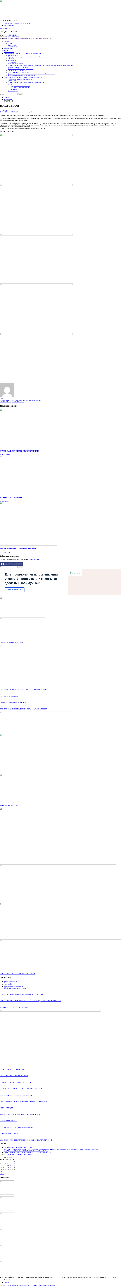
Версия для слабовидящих (13, 564)
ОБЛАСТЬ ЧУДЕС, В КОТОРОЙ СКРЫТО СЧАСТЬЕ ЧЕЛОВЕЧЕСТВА (28, 1152)
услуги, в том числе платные (20, 86)
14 (10, 1165)
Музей (10, 43)
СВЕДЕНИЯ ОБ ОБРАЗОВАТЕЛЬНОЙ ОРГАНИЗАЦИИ (22, 53)
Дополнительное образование (13, 986)
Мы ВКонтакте (9, 25)
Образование (12, 60)
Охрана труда (8, 984)
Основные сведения (14, 55)
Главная (6, 1282)
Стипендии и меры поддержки (18, 70)
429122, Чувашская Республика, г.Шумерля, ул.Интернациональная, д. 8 (27, 38)
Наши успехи (12, 45)
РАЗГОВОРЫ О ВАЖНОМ (11, 497)
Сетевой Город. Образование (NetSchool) (17, 24)
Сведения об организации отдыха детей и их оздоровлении (23, 77)
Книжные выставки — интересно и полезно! (18, 549)
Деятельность (12, 81)
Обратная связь (9, 52)
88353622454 (13, 35)
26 (5, 1170)
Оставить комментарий (24, 112)
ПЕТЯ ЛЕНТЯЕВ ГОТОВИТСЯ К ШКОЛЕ (18, 1147)
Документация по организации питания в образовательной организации (31, 74)
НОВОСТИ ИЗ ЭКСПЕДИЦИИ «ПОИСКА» (18, 1154)
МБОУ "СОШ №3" (6, 28)
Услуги (10, 84)
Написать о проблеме (14, 590)
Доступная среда (13, 91)
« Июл (2, 1174)
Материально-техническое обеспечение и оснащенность (26, 82)
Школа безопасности (10, 981)
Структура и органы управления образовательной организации (28, 57)
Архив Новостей (13, 47)
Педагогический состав (15, 64)
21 (10, 1167)
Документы (11, 58)
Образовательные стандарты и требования (21, 75)
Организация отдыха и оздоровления (20, 79)
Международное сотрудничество (18, 72)
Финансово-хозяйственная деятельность (20, 69)
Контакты (7, 50)
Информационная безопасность (14, 983)
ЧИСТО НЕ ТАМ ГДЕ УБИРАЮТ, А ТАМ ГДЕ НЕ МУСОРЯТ (20, 400)
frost (15, 112)
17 (1, 1167)
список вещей (15, 89)
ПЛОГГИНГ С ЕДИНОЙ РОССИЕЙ (12, 402)
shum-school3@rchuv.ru (11, 37)
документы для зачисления (20, 87)
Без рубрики (4, 110)
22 (12, 1167)
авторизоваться (34, 559)
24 (1, 1170)
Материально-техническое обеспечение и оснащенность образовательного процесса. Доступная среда (40, 65)
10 (1, 1165)
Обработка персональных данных (15, 988)
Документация (8, 48)
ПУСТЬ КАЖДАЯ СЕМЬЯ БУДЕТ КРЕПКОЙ (19, 451)
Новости (6, 41)
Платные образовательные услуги (18, 67)
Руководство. (12, 62)
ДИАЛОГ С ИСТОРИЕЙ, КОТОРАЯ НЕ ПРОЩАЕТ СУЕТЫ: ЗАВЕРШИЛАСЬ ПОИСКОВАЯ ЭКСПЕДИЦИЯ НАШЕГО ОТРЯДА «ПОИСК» (51, 1149)
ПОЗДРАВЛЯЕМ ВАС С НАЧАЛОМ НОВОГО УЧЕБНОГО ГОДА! (26, 1151)
